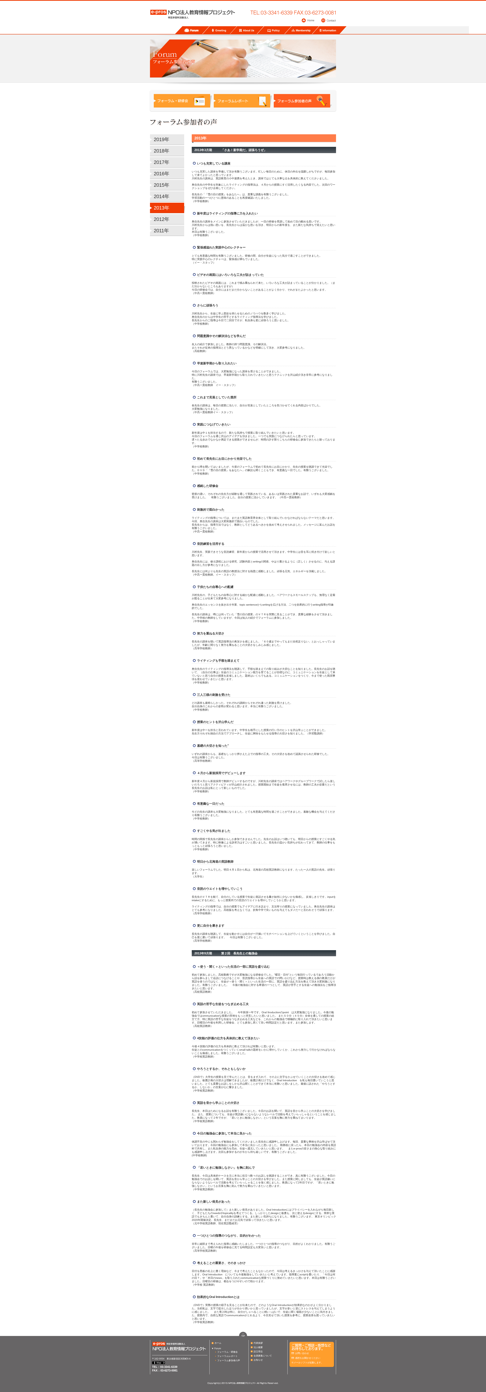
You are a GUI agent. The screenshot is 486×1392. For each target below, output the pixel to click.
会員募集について (263, 1355)
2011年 (161, 230)
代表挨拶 (258, 1343)
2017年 (161, 162)
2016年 (161, 173)
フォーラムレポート (227, 1356)
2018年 (161, 151)
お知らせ (258, 1360)
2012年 (161, 219)
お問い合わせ (302, 1353)
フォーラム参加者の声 (228, 1360)
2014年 (161, 196)
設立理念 (258, 1351)
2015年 (161, 185)
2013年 (161, 208)
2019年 (161, 139)
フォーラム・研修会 (227, 1352)
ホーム (218, 1343)
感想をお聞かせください (307, 1358)
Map (159, 1362)
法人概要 (258, 1347)
